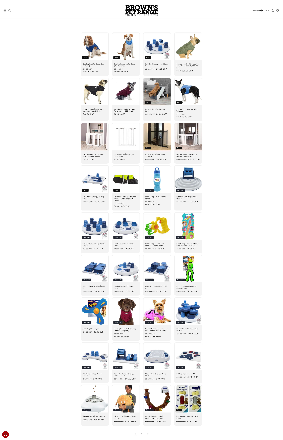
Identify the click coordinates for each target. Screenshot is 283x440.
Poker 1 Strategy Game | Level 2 (94, 287)
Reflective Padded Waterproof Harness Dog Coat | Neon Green (125, 198)
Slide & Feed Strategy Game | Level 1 (156, 375)
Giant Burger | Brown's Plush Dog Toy (125, 417)
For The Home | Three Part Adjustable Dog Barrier (93, 155)
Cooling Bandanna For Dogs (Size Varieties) (124, 65)
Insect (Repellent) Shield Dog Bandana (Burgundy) (125, 330)
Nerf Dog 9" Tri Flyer (91, 329)
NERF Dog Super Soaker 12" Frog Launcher (186, 287)
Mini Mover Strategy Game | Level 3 (93, 197)
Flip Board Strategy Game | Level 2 (124, 287)
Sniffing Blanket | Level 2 (185, 374)
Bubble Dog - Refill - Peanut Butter (155, 197)
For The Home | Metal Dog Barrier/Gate (124, 155)
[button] (4, 10)
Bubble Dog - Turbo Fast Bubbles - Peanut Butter (154, 245)
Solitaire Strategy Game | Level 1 (156, 65)
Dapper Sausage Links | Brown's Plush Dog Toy (154, 417)
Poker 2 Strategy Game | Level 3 (156, 287)
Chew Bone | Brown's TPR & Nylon (187, 417)
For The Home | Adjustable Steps (155, 110)
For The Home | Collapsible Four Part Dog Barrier (186, 155)
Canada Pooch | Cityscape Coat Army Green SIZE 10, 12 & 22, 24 (188, 66)
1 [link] (135, 433)
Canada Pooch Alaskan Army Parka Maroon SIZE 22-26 (124, 110)
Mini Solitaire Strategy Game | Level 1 (94, 245)
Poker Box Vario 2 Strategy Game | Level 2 (124, 375)
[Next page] (147, 433)
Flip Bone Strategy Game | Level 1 (92, 375)
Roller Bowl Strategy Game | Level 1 (186, 197)
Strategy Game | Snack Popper (94, 416)
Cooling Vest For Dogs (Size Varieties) (186, 110)
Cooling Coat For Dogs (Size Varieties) (93, 65)
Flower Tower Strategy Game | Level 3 (187, 330)
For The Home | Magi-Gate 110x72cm (155, 155)
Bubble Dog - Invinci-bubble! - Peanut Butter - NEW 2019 (187, 245)
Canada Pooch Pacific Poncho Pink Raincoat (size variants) (156, 330)
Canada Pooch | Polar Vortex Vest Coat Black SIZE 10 (93, 110)
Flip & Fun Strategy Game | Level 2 (124, 245)
